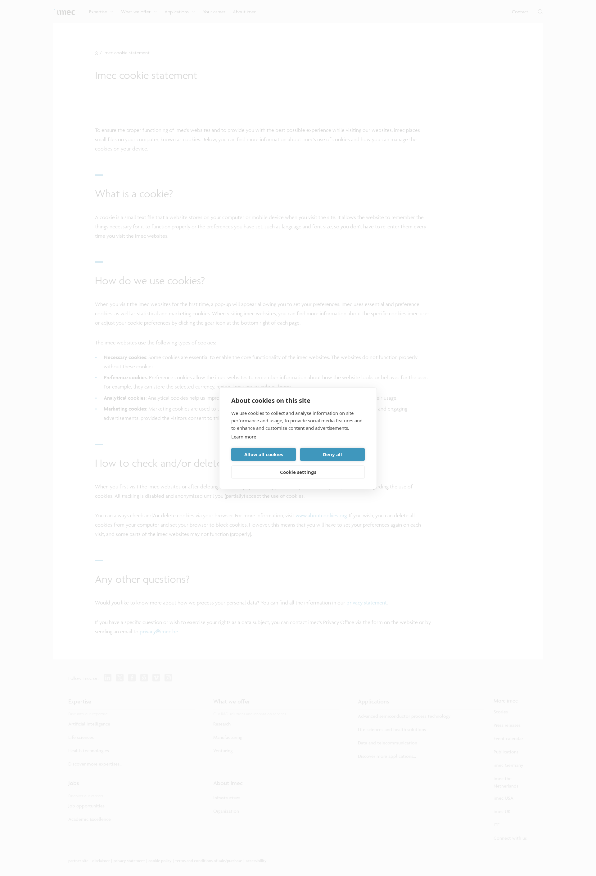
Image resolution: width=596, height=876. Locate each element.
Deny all (332, 454)
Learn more (243, 437)
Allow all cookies (263, 454)
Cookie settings (298, 472)
